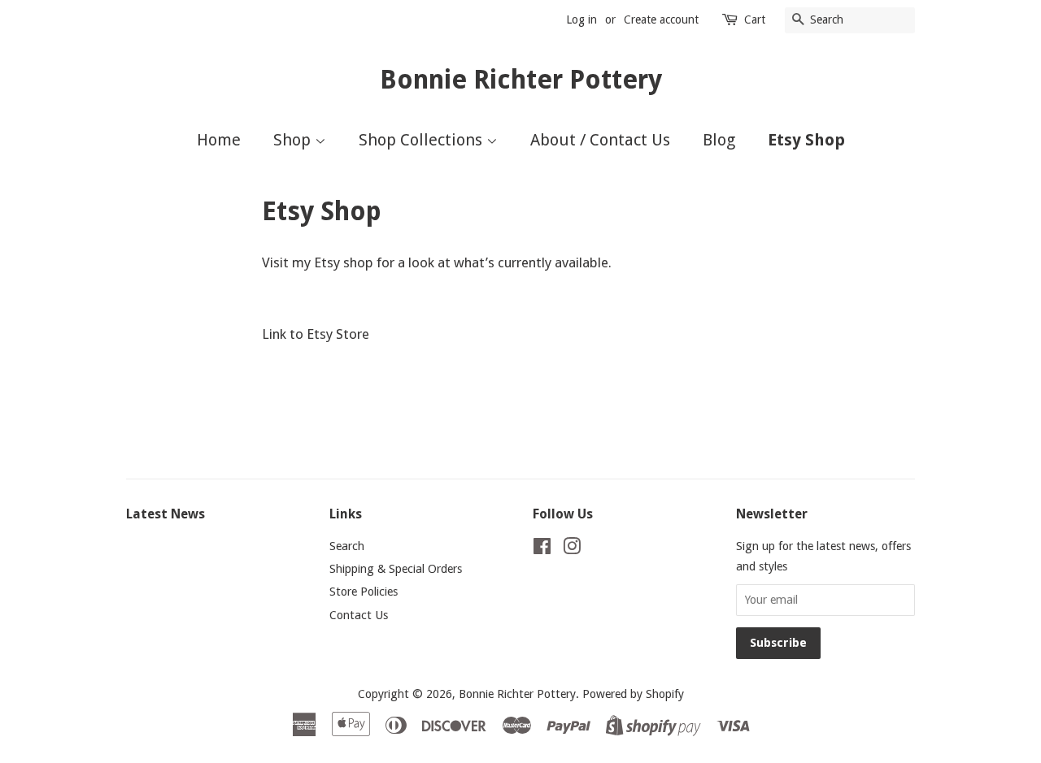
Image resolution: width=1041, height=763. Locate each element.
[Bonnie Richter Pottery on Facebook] (542, 549)
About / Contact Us (600, 140)
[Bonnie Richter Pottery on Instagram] (572, 549)
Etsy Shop (806, 140)
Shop (294, 140)
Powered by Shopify (633, 693)
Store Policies (363, 591)
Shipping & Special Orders (395, 568)
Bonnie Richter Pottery (521, 79)
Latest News (165, 514)
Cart (754, 19)
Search (346, 546)
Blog (719, 140)
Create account (661, 19)
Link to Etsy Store (315, 334)
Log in (581, 19)
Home (219, 140)
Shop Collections (422, 140)
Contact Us (358, 615)
